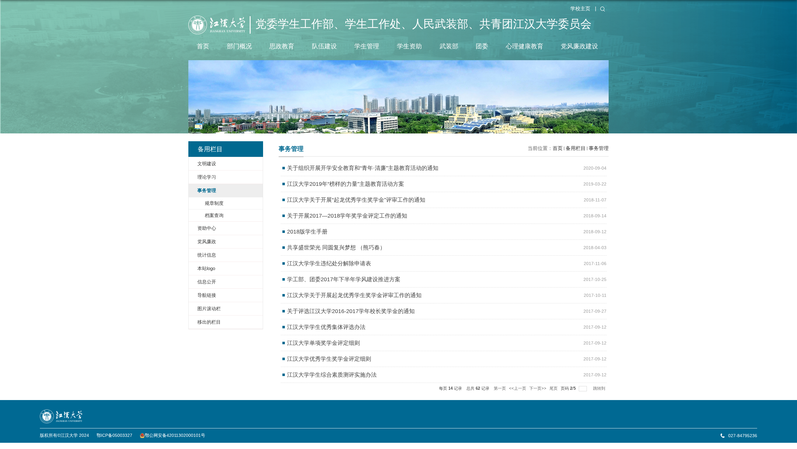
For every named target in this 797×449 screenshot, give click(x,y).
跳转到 (599, 388)
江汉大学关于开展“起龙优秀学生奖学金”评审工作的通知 (356, 200)
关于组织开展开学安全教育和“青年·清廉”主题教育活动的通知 (362, 168)
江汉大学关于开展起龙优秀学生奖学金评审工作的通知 (354, 295)
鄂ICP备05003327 (114, 435)
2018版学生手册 (307, 232)
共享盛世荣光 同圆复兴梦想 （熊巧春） (336, 247)
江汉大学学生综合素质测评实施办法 (332, 375)
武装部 (449, 46)
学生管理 (366, 46)
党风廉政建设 (579, 46)
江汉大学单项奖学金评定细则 (323, 343)
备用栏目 (576, 148)
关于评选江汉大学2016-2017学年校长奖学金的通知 (351, 311)
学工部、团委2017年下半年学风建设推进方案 (343, 279)
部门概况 (239, 46)
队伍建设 (324, 46)
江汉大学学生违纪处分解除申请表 (329, 263)
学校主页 (580, 8)
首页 (203, 46)
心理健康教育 (524, 46)
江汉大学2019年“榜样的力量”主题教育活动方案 (345, 184)
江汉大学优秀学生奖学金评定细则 (329, 359)
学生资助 (409, 46)
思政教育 (281, 46)
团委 (482, 46)
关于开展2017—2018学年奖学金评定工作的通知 (347, 216)
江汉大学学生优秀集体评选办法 (326, 327)
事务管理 (599, 148)
